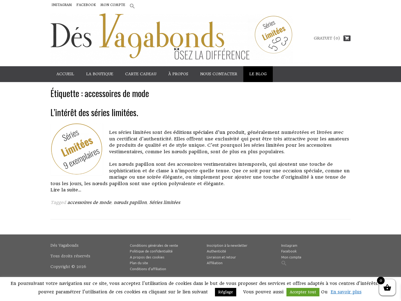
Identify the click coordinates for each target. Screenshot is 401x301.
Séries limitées (164, 202)
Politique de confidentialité (151, 251)
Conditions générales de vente (154, 245)
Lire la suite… (65, 189)
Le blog (258, 74)
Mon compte (112, 5)
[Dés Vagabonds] (180, 39)
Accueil (65, 74)
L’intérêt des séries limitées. (94, 112)
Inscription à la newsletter (227, 245)
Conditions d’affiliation (148, 269)
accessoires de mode (89, 202)
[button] (132, 6)
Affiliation (215, 263)
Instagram (62, 5)
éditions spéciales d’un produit (208, 132)
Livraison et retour (221, 257)
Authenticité (216, 251)
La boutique (99, 74)
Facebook (86, 5)
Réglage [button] (225, 292)
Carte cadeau (140, 74)
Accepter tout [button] (303, 292)
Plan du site (139, 263)
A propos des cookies (147, 257)
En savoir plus (346, 291)
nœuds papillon (130, 202)
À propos (178, 74)
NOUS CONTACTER (218, 74)
